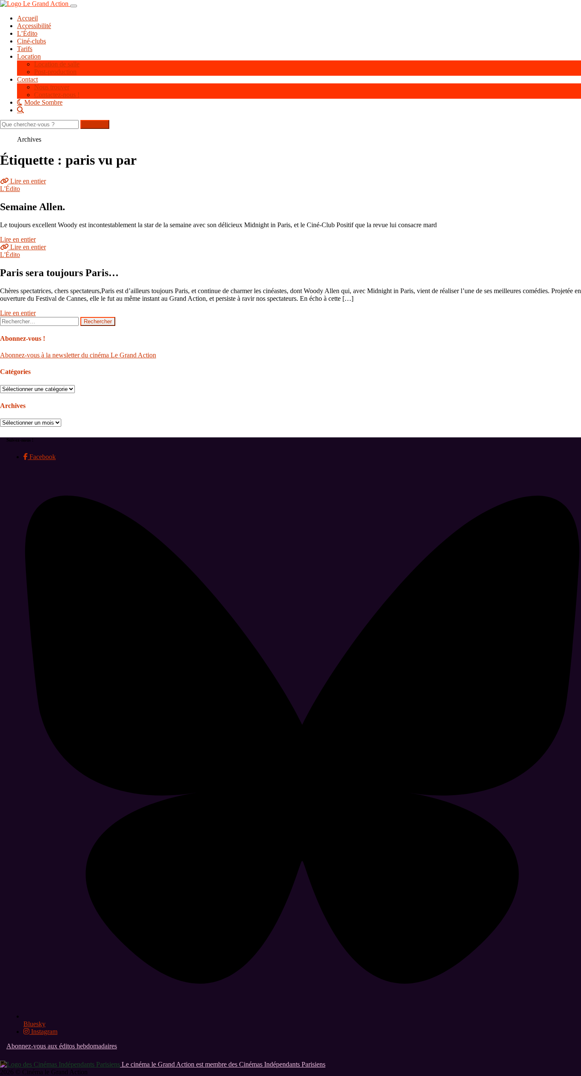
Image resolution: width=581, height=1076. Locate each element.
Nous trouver (51, 87)
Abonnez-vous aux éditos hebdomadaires (61, 1046)
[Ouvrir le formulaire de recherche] (299, 109)
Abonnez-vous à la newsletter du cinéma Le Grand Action (78, 355)
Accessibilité (34, 25)
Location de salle (57, 64)
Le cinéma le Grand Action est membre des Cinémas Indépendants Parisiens (222, 1064)
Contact (27, 79)
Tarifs (24, 48)
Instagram (43, 1031)
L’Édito (27, 33)
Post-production (55, 71)
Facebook (42, 456)
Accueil (27, 18)
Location (29, 56)
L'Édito (10, 188)
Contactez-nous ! (57, 94)
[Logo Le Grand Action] (35, 3)
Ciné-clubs (31, 41)
